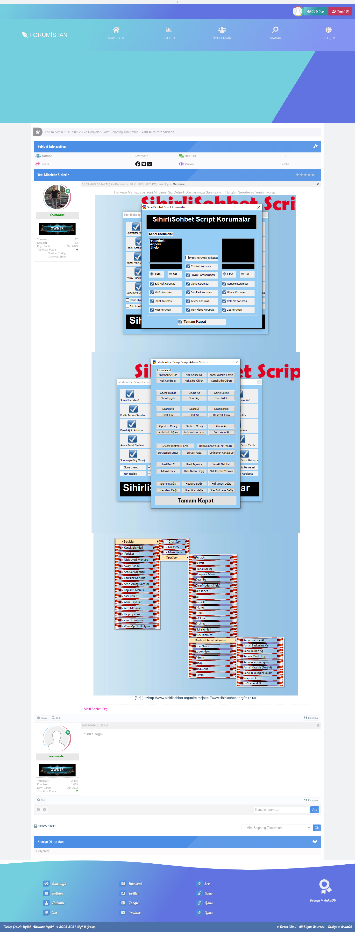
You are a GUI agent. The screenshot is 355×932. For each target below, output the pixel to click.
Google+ (134, 903)
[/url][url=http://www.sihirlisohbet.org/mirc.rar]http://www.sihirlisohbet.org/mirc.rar (195, 698)
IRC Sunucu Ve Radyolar (83, 132)
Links (208, 893)
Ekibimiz (57, 903)
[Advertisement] (177, 87)
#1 (318, 184)
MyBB (26, 927)
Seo (207, 883)
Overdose (179, 184)
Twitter (133, 893)
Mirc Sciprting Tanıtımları (121, 132)
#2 (318, 725)
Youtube (134, 912)
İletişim (57, 893)
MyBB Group (86, 927)
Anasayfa (58, 883)
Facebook (135, 883)
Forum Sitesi (54, 132)
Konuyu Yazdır (47, 825)
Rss (54, 912)
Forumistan (47, 35)
